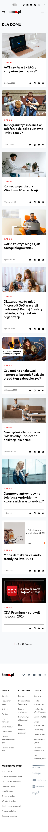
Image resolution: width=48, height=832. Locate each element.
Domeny (37, 696)
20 (23, 644)
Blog (20, 725)
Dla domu (8, 62)
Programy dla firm (9, 811)
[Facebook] (34, 5)
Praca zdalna (7, 771)
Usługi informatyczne (40, 757)
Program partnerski (22, 731)
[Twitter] (23, 5)
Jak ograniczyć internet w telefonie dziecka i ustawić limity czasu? (23, 129)
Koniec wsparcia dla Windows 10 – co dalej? (21, 188)
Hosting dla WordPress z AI (40, 710)
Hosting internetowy (39, 702)
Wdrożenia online (9, 801)
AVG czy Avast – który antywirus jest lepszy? (20, 69)
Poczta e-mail (39, 735)
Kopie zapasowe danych (11, 806)
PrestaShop (38, 730)
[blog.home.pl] (11, 12)
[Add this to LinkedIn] (33, 83)
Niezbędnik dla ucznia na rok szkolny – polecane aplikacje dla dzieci (22, 436)
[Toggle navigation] (42, 11)
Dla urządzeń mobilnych (11, 781)
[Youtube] (30, 5)
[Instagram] (38, 5)
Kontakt (5, 714)
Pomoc (21, 696)
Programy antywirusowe (12, 776)
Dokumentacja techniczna (24, 702)
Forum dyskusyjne (22, 710)
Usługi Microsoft (8, 786)
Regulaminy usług (6, 702)
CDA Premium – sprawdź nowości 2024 (22, 614)
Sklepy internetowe (39, 723)
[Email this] (42, 83)
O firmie (5, 709)
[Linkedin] (26, 5)
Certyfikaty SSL (40, 717)
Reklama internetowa (39, 749)
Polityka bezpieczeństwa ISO (8, 740)
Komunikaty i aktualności (23, 718)
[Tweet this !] (29, 83)
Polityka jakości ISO (8, 749)
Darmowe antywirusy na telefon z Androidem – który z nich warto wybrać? (24, 497)
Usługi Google (7, 791)
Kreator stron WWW (39, 741)
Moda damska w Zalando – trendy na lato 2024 (23, 557)
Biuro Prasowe (7, 727)
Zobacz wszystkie (9, 816)
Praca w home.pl (5, 720)
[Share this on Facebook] (38, 83)
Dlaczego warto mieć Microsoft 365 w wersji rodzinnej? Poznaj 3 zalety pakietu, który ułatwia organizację (23, 309)
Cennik (4, 696)
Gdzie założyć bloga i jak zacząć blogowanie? (22, 246)
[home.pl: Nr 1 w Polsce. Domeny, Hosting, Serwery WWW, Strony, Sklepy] (8, 675)
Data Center (7, 732)
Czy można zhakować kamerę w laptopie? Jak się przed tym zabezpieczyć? (24, 374)
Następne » (29, 644)
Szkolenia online (8, 796)
